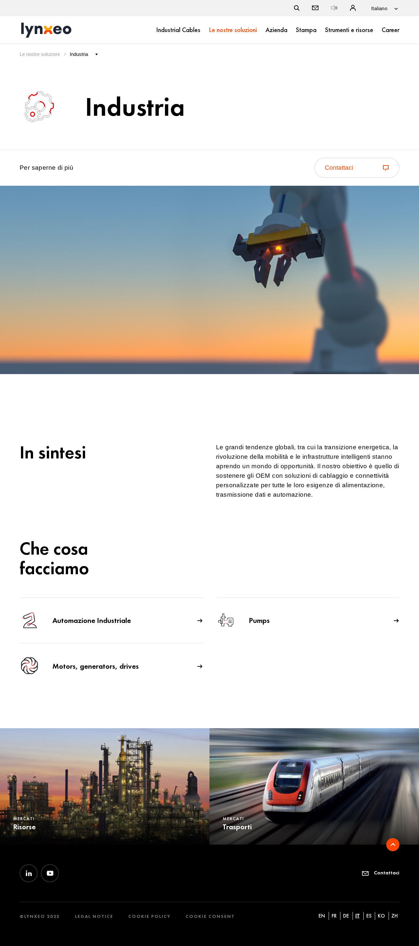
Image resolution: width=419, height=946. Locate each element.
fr (334, 916)
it (357, 916)
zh (395, 916)
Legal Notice (94, 916)
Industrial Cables (178, 29)
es (369, 916)
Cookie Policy (149, 916)
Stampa (306, 29)
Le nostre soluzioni (233, 29)
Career (390, 29)
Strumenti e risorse (349, 29)
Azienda (276, 29)
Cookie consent (210, 916)
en (322, 916)
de (346, 916)
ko (381, 916)
